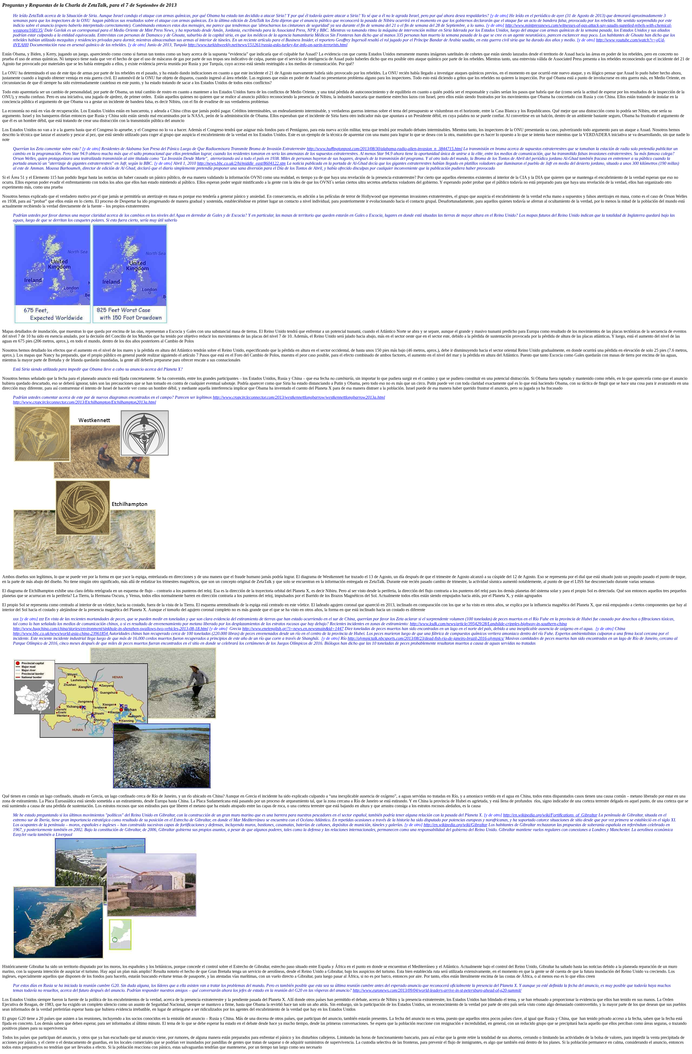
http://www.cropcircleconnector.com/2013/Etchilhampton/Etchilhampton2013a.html (84, 402)
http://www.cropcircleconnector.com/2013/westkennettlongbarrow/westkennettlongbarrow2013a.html (299, 397)
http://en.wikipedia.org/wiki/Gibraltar (455, 824)
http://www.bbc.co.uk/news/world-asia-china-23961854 (61, 633)
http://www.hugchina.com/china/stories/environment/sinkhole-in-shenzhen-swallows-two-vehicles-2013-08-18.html (110, 628)
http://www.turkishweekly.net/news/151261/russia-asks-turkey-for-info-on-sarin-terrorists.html (267, 44)
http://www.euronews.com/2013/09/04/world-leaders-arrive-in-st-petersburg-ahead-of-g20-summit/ (437, 990)
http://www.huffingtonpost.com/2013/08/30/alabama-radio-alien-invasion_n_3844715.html (384, 148)
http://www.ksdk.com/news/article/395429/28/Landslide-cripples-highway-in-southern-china (488, 623)
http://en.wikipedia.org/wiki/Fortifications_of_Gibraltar (550, 815)
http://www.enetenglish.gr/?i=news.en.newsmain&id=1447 (293, 628)
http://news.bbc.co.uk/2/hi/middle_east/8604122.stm (241, 163)
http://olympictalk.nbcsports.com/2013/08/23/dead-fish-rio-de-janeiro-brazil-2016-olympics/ (426, 638)
